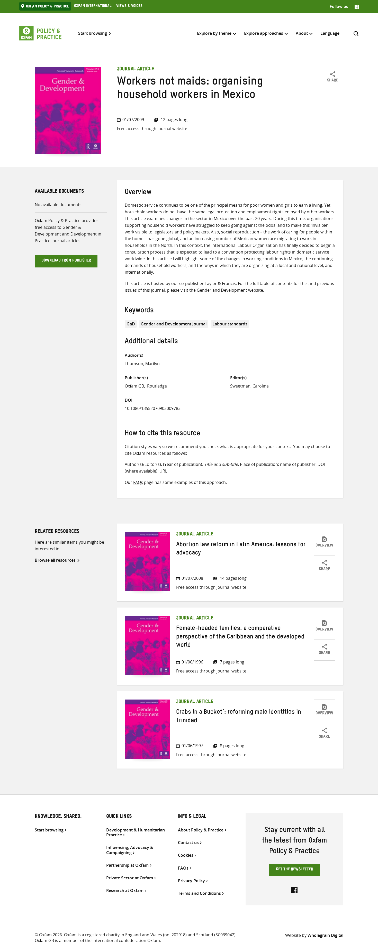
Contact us (188, 842)
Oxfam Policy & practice (47, 7)
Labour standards (229, 324)
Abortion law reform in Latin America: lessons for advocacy (240, 549)
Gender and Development (222, 290)
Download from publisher (66, 261)
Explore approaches (263, 33)
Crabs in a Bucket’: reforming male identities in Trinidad (238, 717)
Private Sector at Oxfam (129, 878)
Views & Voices (129, 6)
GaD (131, 324)
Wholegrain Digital (325, 935)
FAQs (138, 482)
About (302, 33)
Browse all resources (55, 560)
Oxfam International (92, 6)
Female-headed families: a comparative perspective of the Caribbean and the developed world (240, 637)
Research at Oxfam (124, 890)
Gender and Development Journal (173, 324)
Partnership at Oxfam (127, 865)
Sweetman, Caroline (249, 386)
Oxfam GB (134, 386)
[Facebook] (357, 6)
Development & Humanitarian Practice (135, 832)
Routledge (157, 386)
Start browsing (92, 33)
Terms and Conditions (199, 893)
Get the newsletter (294, 870)
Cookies (185, 855)
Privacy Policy (191, 880)
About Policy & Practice (200, 830)
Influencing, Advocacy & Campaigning (129, 850)
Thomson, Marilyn (142, 363)
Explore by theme (214, 33)
